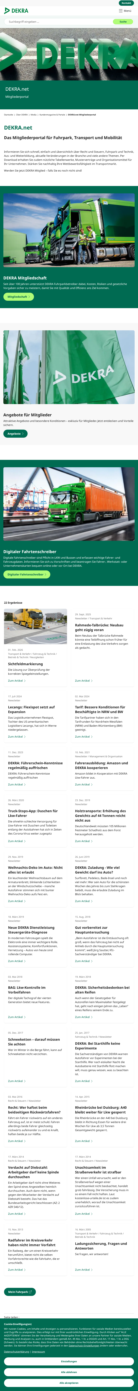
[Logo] (17, 10)
